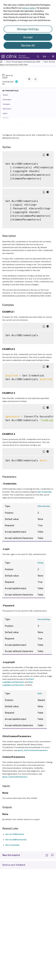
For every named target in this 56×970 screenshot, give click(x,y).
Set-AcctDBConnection (16, 840)
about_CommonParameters (15, 777)
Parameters (7, 109)
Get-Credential (44, 492)
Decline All (28, 45)
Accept (28, 37)
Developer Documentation (24, 56)
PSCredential (44, 506)
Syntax (5, 95)
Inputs (5, 113)
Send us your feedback (13, 865)
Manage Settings (28, 29)
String (40, 563)
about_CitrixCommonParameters (33, 750)
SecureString (44, 619)
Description (7, 99)
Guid (40, 693)
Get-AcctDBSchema (14, 834)
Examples (6, 104)
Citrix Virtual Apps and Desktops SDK (23, 62)
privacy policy (29, 8)
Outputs (6, 118)
